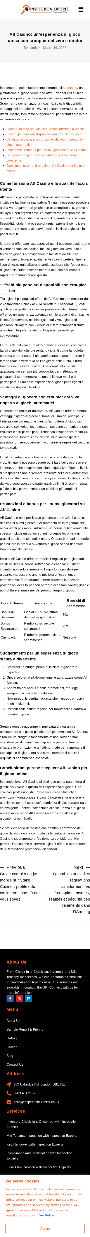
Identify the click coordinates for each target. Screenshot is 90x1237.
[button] (81, 10)
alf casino (70, 88)
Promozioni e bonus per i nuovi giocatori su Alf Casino (47, 150)
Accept (45, 1228)
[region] (45, 1206)
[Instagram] (19, 998)
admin (33, 47)
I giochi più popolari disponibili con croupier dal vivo (44, 134)
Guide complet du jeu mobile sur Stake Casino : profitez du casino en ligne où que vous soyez (20, 883)
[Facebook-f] (10, 998)
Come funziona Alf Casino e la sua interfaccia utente (45, 129)
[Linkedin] (28, 998)
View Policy (46, 1215)
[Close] (85, 1178)
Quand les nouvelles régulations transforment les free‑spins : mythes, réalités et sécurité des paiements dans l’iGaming (69, 889)
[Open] (4, 289)
